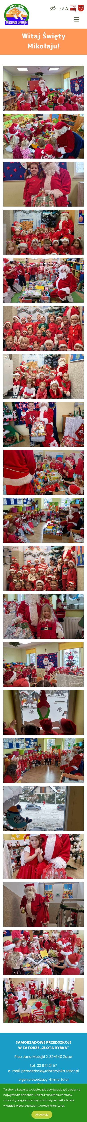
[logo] (16, 4)
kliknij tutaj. (57, 1105)
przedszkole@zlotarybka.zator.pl (50, 1071)
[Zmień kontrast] (51, 8)
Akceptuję (41, 1114)
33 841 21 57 (47, 1065)
